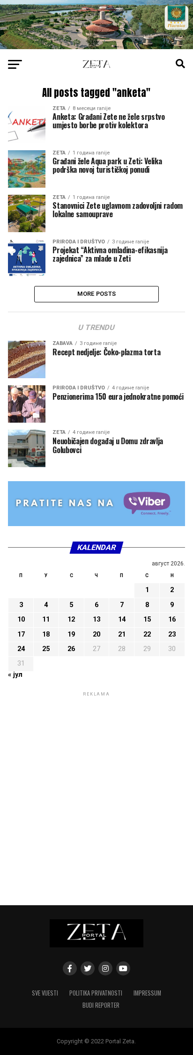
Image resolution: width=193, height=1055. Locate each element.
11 (46, 619)
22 (147, 634)
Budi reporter (100, 1005)
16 (172, 619)
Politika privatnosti (95, 993)
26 (71, 649)
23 (172, 634)
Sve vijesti (45, 993)
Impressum (147, 993)
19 (71, 634)
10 (21, 619)
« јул (15, 675)
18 (46, 634)
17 (21, 634)
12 (71, 619)
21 (122, 634)
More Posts (96, 293)
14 (122, 619)
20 (96, 634)
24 (21, 649)
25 (46, 649)
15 (147, 619)
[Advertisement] (96, 794)
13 (96, 619)
